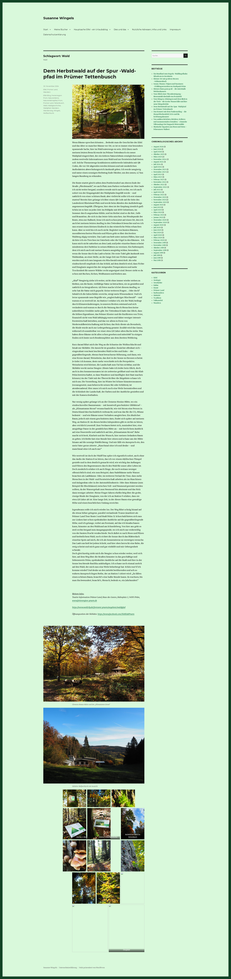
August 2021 (158, 205)
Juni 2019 (157, 258)
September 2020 (160, 222)
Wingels (57, 111)
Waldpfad (47, 108)
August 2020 (159, 225)
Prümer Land (52, 89)
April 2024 (158, 167)
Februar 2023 (159, 180)
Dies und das (120, 29)
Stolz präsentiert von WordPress (92, 968)
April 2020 (158, 235)
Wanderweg (48, 111)
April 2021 (157, 210)
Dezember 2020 (160, 220)
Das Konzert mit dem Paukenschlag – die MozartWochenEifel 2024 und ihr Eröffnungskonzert (170, 114)
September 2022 (160, 187)
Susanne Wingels (58, 18)
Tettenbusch (59, 103)
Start (45, 29)
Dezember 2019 (160, 243)
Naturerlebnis (53, 98)
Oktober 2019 (159, 248)
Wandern (47, 92)
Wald (45, 105)
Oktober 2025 (159, 154)
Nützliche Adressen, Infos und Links (149, 29)
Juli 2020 (157, 228)
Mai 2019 (157, 260)
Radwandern (159, 293)
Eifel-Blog (47, 95)
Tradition (157, 298)
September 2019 (160, 250)
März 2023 (158, 177)
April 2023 (158, 174)
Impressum (175, 29)
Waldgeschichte (54, 105)
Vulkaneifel (158, 300)
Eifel (45, 89)
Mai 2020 (157, 233)
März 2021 (158, 212)
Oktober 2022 (159, 185)
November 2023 (160, 172)
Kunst (156, 288)
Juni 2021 (157, 207)
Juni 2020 (157, 230)
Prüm (60, 100)
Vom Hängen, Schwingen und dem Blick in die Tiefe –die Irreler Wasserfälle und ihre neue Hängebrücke (170, 101)
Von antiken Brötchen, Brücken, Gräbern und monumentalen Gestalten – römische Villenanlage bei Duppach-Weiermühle (170, 121)
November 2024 (160, 159)
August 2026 (158, 147)
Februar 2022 (159, 195)
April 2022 (158, 192)
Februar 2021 (159, 215)
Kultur (156, 285)
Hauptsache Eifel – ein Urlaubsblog (91, 29)
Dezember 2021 (160, 197)
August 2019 (158, 253)
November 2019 (160, 245)
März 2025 (158, 157)
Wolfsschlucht (48, 113)
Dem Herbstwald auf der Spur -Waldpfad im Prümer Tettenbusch (89, 74)
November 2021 (160, 200)
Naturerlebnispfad (50, 100)
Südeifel (157, 295)
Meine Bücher (61, 29)
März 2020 (158, 238)
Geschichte (158, 283)
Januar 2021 (158, 217)
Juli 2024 (157, 164)
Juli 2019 (157, 255)
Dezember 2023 (160, 169)
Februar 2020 (159, 240)
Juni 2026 (157, 149)
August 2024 (159, 162)
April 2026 (158, 152)
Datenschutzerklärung (54, 34)
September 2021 (160, 202)
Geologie (157, 280)
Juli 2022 (157, 190)
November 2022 (160, 182)
